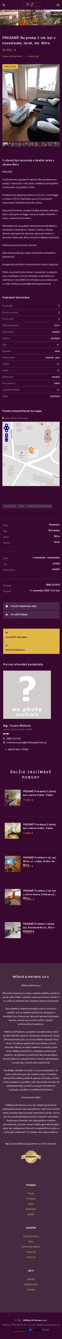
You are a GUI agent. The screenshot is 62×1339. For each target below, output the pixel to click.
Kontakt (31, 1289)
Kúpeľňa (6, 351)
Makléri (31, 1279)
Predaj (31, 1193)
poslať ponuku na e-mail (23, 606)
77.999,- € (28, 833)
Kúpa (31, 1204)
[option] (31, 17)
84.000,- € (28, 866)
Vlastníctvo (8, 332)
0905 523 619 (13, 738)
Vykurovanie (8, 357)
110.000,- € (28, 899)
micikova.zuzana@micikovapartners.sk (27, 742)
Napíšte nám (31, 1284)
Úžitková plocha (10, 325)
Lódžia (5, 364)
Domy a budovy (31, 1236)
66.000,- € (9, 50)
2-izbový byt (33, 56)
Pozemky (31, 1252)
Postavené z (8, 383)
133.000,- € (28, 932)
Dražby (31, 1214)
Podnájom (31, 1209)
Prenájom (31, 1198)
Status (6, 338)
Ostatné (31, 1257)
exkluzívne (10, 66)
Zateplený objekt (11, 390)
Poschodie (7, 306)
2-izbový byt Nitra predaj (39, 506)
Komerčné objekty (31, 1246)
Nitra (21, 506)
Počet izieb (8, 319)
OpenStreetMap (52, 484)
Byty (31, 1241)
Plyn (4, 344)
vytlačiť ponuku (19, 614)
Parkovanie (8, 377)
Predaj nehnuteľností (12, 56)
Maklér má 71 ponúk (17, 749)
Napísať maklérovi (15, 649)
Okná (5, 396)
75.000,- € (28, 800)
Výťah (5, 370)
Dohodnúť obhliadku (16, 637)
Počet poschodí (10, 312)
